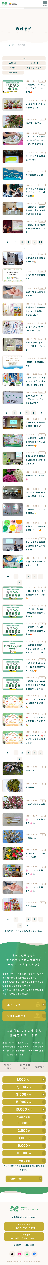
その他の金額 (23, 1117)
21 (19, 925)
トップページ (8, 45)
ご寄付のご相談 (15, 1178)
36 (40, 242)
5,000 (24, 1102)
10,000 (24, 1109)
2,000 (24, 1087)
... (34, 242)
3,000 (24, 1094)
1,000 (24, 1079)
